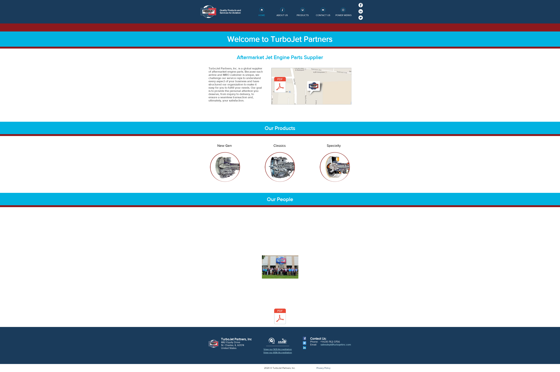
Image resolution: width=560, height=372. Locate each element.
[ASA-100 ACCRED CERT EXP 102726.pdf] (280, 317)
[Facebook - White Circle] (360, 5)
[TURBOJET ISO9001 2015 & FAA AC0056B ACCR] (280, 85)
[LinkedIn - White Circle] (360, 11)
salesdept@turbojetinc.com (336, 344)
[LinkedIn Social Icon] (304, 347)
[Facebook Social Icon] (304, 338)
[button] (225, 167)
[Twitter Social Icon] (304, 343)
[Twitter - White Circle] (360, 17)
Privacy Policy (323, 368)
